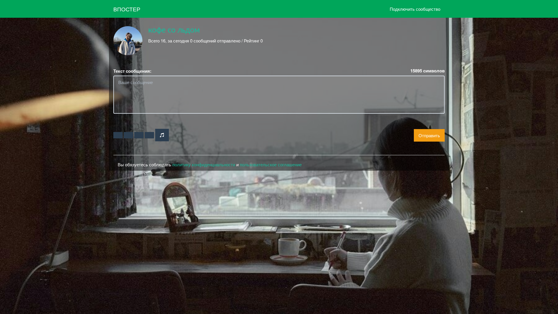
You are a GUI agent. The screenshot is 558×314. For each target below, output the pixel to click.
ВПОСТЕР (126, 9)
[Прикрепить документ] (149, 135)
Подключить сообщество (415, 9)
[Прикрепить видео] (128, 135)
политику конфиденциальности (203, 164)
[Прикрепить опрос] (139, 135)
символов (427, 71)
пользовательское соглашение (271, 164)
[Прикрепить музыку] (162, 135)
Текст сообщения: (132, 71)
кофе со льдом (174, 30)
